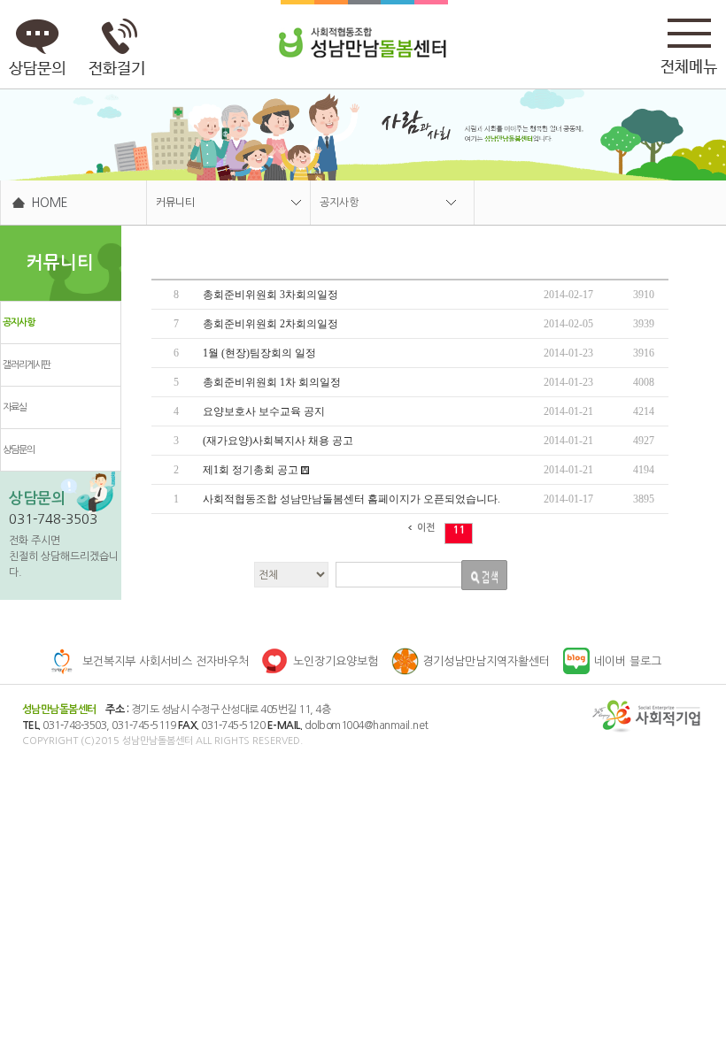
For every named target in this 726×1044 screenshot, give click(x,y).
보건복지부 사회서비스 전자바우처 (165, 661)
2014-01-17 (568, 499)
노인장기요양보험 (335, 661)
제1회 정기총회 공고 (252, 470)
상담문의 (19, 450)
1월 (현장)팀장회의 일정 (259, 353)
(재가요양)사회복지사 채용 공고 (278, 440)
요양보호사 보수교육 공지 (264, 411)
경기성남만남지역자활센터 (486, 661)
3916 (643, 353)
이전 (426, 528)
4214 (643, 411)
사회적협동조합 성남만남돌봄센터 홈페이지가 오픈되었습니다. (351, 499)
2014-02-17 (568, 294)
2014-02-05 (568, 324)
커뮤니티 (175, 202)
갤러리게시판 (26, 365)
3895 (643, 499)
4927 (643, 440)
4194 (643, 470)
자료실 (15, 407)
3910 (643, 294)
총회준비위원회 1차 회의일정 (272, 382)
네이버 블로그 (627, 661)
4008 (643, 382)
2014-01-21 (568, 411)
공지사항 (339, 202)
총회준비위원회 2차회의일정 (270, 324)
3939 (643, 324)
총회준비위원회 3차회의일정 (270, 294)
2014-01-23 (568, 353)
